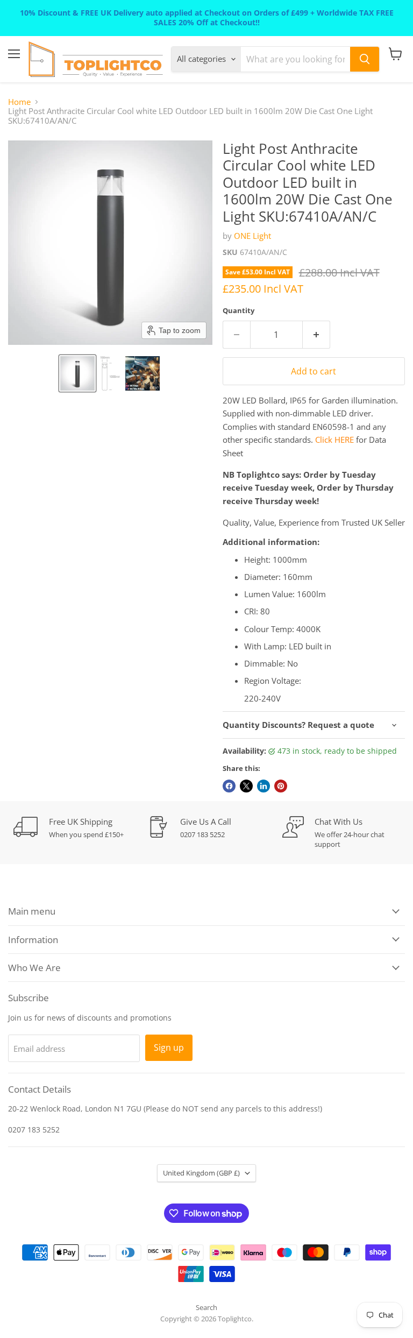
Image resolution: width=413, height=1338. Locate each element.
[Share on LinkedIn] (263, 786)
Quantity (238, 311)
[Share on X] (246, 786)
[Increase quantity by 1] (316, 335)
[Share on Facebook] (229, 786)
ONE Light (252, 235)
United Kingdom (201, 1173)
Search (206, 1307)
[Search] (364, 59)
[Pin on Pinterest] (280, 786)
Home (19, 102)
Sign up (169, 1047)
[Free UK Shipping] (80, 827)
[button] (77, 373)
